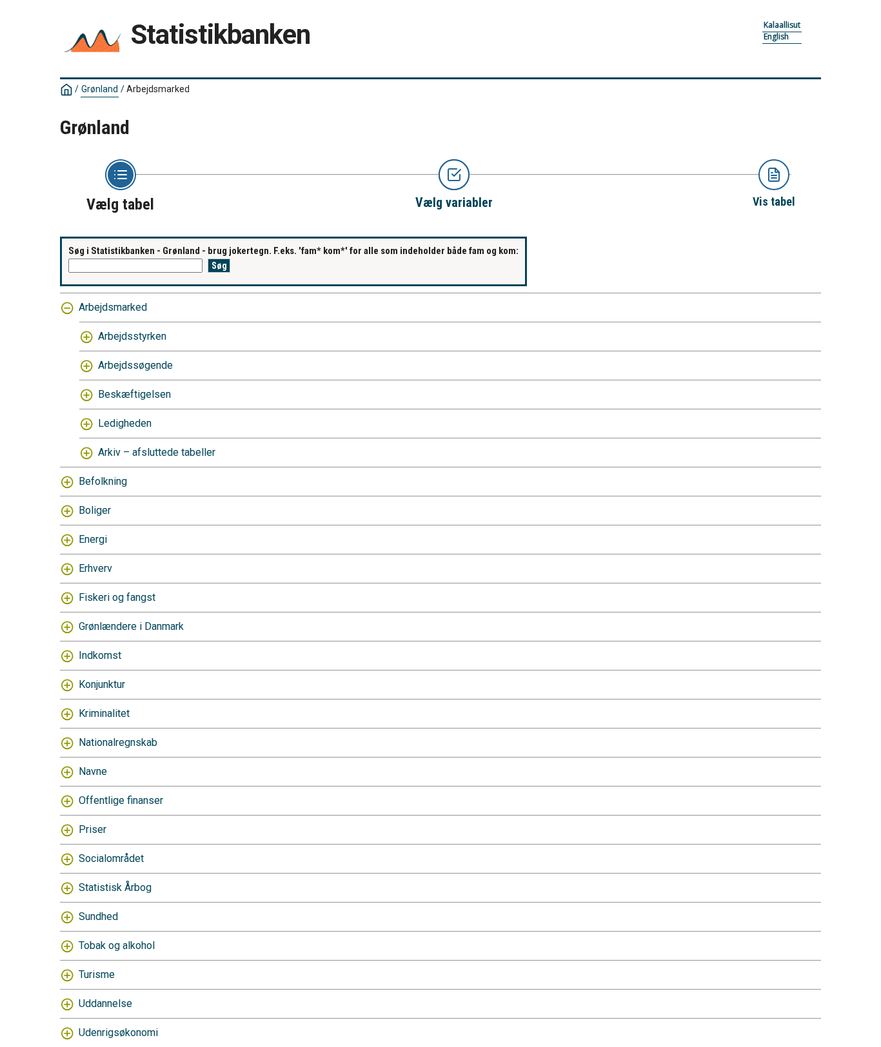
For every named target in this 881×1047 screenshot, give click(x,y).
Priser (92, 829)
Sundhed (98, 916)
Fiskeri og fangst (117, 597)
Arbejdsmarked (113, 307)
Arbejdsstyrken (132, 336)
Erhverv (95, 568)
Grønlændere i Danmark (131, 626)
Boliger (95, 510)
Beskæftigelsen (134, 394)
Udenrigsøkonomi (118, 1032)
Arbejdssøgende (135, 365)
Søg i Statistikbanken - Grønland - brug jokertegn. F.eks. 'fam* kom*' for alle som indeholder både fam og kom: (293, 251)
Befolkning (103, 481)
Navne (93, 771)
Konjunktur (102, 684)
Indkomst (100, 655)
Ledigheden (125, 423)
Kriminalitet (104, 713)
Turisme (97, 974)
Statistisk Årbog (115, 887)
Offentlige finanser (121, 800)
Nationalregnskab (118, 742)
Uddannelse (105, 1003)
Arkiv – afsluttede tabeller (156, 452)
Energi (93, 539)
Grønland (99, 89)
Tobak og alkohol (117, 945)
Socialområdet (111, 858)
